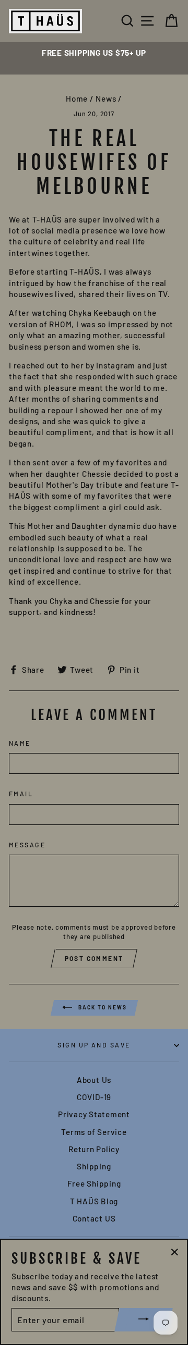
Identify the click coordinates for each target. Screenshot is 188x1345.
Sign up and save (93, 1044)
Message (27, 844)
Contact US (94, 1218)
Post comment (94, 958)
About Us (94, 1079)
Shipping (94, 1166)
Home (77, 98)
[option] (94, 52)
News (106, 98)
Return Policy (94, 1149)
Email (21, 793)
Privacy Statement (94, 1114)
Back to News (101, 1007)
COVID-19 (94, 1097)
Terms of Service (93, 1132)
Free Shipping (94, 1183)
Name (20, 743)
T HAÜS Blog (94, 1201)
